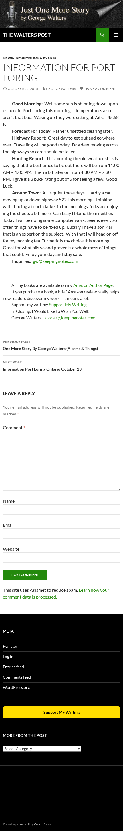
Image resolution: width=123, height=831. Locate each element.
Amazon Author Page (93, 285)
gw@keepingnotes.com (55, 261)
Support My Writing (68, 304)
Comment (14, 427)
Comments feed (17, 677)
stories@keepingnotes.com (70, 317)
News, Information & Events (29, 57)
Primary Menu (116, 35)
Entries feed (13, 666)
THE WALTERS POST (27, 35)
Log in (8, 656)
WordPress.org (16, 687)
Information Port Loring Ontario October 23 (42, 365)
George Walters (61, 88)
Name (9, 501)
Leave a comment (100, 88)
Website (11, 549)
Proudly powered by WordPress (27, 824)
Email (8, 525)
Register (10, 646)
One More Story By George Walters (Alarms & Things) (50, 345)
